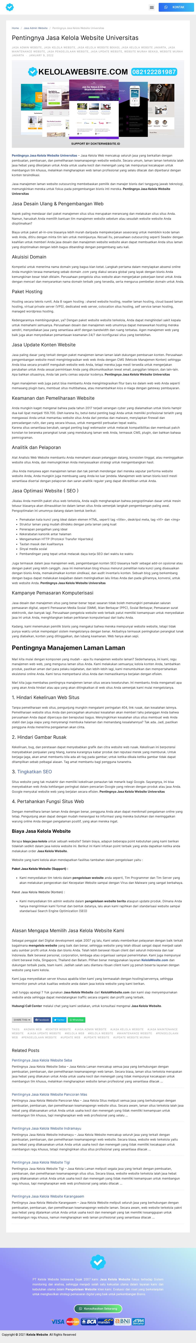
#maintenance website (134, 1033)
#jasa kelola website (127, 1029)
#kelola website (100, 1033)
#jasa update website (44, 1033)
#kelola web (74, 1033)
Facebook (43, 1019)
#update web (70, 1037)
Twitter (60, 1019)
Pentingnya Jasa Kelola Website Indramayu (46, 1128)
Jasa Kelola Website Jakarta (143, 47)
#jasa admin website (91, 1029)
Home (15, 28)
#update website (96, 1037)
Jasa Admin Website (36, 28)
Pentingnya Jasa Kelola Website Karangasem (48, 1196)
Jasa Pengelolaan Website (68, 51)
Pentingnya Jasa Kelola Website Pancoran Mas (49, 1094)
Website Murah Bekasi (141, 51)
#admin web (33, 1029)
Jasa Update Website (106, 51)
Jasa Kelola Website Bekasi (98, 47)
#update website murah (131, 1037)
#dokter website (58, 1029)
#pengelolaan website (39, 1037)
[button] (152, 7)
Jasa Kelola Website (59, 47)
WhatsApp (77, 1019)
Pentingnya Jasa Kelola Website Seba (42, 1060)
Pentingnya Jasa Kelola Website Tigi (41, 1162)
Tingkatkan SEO (34, 771)
